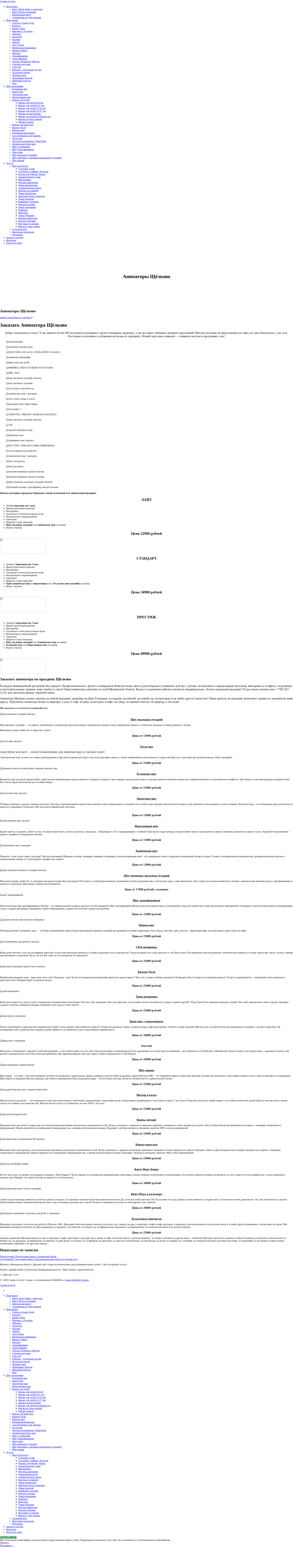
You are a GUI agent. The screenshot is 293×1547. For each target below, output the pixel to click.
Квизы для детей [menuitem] (21, 1389)
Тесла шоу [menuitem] (17, 1427)
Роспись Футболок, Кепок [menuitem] (31, 1463)
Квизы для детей (21, 100)
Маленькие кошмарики (24, 47)
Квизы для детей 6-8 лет (30, 102)
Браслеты (23, 212)
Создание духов (26, 168)
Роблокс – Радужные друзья (26, 69)
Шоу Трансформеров (23, 149)
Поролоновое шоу (21, 97)
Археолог (17, 36)
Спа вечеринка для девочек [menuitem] (26, 1425)
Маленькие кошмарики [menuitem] (24, 1337)
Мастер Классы (20, 166)
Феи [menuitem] (14, 1372)
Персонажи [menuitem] (12, 1309)
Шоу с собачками (21, 146)
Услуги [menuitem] (9, 1452)
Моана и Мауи (19, 50)
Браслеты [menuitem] (23, 1502)
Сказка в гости (7, 1)
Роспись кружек (26, 204)
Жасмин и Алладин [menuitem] (22, 1320)
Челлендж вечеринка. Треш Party (29, 141)
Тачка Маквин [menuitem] (19, 1348)
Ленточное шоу (20, 94)
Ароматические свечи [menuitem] (29, 1477)
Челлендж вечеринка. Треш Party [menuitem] (29, 1430)
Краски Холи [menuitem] (19, 1416)
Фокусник (17, 152)
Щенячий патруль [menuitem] (21, 1370)
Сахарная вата (19, 229)
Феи (14, 83)
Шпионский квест (21, 14)
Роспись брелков (27, 221)
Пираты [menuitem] (16, 1342)
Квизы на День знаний (30, 119)
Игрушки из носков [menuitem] (28, 1513)
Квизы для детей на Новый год (34, 116)
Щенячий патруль (21, 80)
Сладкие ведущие (21, 64)
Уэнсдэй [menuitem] (16, 1356)
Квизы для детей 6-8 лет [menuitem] (30, 1392)
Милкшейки (24, 179)
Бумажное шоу (19, 89)
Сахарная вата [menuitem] (19, 1518)
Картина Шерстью (28, 218)
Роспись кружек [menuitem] (26, 1493)
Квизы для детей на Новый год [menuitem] (34, 1405)
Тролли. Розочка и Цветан (26, 61)
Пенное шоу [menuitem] (18, 1419)
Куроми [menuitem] (16, 1328)
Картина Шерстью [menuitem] (28, 1507)
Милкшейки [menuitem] (24, 1469)
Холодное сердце (21, 72)
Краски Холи (19, 127)
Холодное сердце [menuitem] (21, 1361)
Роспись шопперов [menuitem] (28, 1471)
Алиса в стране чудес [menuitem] (23, 1312)
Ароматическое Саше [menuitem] (29, 1466)
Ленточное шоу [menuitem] (20, 1383)
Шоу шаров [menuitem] (18, 1449)
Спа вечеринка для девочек (26, 135)
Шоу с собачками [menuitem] (21, 1436)
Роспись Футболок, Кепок (31, 174)
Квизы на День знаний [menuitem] (30, 1408)
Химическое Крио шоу (24, 144)
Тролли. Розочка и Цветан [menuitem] (26, 1350)
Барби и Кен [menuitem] (18, 1317)
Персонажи (12, 20)
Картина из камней (28, 190)
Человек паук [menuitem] (19, 1364)
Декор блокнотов (27, 193)
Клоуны (16, 25)
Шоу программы (14, 86)
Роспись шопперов (28, 182)
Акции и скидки (14, 237)
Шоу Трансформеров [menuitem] (23, 1438)
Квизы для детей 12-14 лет (32, 108)
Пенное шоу (18, 130)
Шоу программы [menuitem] (14, 1375)
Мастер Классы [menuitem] (20, 1455)
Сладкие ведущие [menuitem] (21, 1353)
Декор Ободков (26, 215)
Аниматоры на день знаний (26, 17)
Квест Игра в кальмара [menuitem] (24, 1301)
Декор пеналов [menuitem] (26, 1488)
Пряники (23, 210)
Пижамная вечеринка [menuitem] (23, 1422)
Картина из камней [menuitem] (28, 1480)
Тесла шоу (17, 138)
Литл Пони (18, 45)
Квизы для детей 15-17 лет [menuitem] (32, 1400)
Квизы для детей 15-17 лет (32, 111)
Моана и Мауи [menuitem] (19, 1339)
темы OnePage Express (77, 1280)
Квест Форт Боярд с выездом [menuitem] (27, 1298)
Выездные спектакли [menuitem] (23, 1521)
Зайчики (16, 34)
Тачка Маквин (19, 58)
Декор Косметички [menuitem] (28, 1474)
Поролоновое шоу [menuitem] (21, 1386)
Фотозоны (17, 234)
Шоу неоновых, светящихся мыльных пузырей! (37, 157)
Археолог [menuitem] (17, 1326)
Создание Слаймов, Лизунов (33, 171)
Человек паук (19, 75)
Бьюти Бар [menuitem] (17, 1381)
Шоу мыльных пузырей (24, 155)
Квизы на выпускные (29, 113)
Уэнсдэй (16, 67)
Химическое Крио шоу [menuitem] (24, 1433)
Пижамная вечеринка (23, 133)
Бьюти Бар (17, 91)
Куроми (16, 39)
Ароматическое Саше (29, 177)
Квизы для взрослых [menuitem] (23, 1414)
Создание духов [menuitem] (26, 1458)
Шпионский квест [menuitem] (21, 1304)
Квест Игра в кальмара (24, 12)
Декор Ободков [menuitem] (26, 1504)
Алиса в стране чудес (23, 23)
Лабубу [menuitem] (16, 1331)
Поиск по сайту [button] (14, 243)
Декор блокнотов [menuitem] (27, 1482)
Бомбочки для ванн (28, 201)
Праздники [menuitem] (12, 1295)
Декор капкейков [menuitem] (27, 1496)
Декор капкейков (27, 207)
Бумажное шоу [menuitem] (19, 1378)
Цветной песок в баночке (31, 196)
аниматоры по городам (19, 317)
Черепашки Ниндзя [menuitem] (22, 1367)
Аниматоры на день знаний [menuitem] (26, 1306)
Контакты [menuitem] (11, 1529)
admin (3, 317)
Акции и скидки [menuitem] (14, 1526)
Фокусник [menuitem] (17, 1441)
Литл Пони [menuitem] (18, 1334)
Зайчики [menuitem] (16, 1323)
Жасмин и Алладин (22, 31)
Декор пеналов (26, 199)
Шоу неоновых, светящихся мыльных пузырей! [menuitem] (37, 1447)
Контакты (11, 240)
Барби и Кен (18, 28)
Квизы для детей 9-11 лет (31, 105)
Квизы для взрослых (23, 124)
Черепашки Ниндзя (22, 78)
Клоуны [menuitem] (16, 1315)
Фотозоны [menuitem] (17, 1524)
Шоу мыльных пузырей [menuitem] (24, 1444)
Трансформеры (20, 56)
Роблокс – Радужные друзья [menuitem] (26, 1359)
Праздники (12, 6)
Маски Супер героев (29, 226)
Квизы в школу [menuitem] (26, 1411)
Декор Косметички (28, 185)
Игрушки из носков (28, 223)
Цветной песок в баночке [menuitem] (31, 1485)
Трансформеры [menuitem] (20, 1345)
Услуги (9, 163)
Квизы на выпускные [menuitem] (29, 1403)
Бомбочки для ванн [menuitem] (28, 1491)
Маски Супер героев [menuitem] (29, 1515)
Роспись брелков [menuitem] (27, 1510)
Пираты (16, 53)
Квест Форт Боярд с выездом (27, 9)
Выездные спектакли (23, 232)
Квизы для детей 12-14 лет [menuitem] (32, 1397)
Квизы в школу (26, 122)
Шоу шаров (18, 160)
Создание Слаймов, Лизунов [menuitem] (33, 1460)
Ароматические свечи (29, 188)
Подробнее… (7, 1545)
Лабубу (16, 42)
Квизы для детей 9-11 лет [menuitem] (31, 1394)
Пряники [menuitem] (23, 1499)
